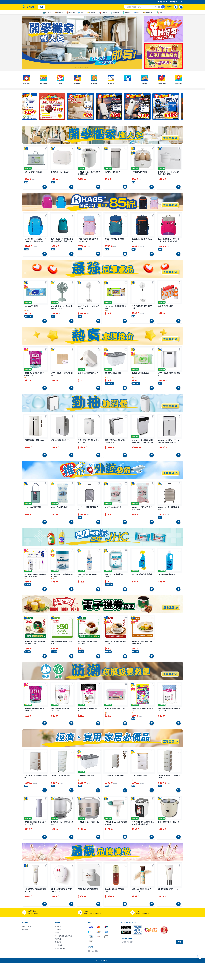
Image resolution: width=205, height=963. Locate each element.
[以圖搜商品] (159, 7)
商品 (41, 7)
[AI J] (155, 7)
